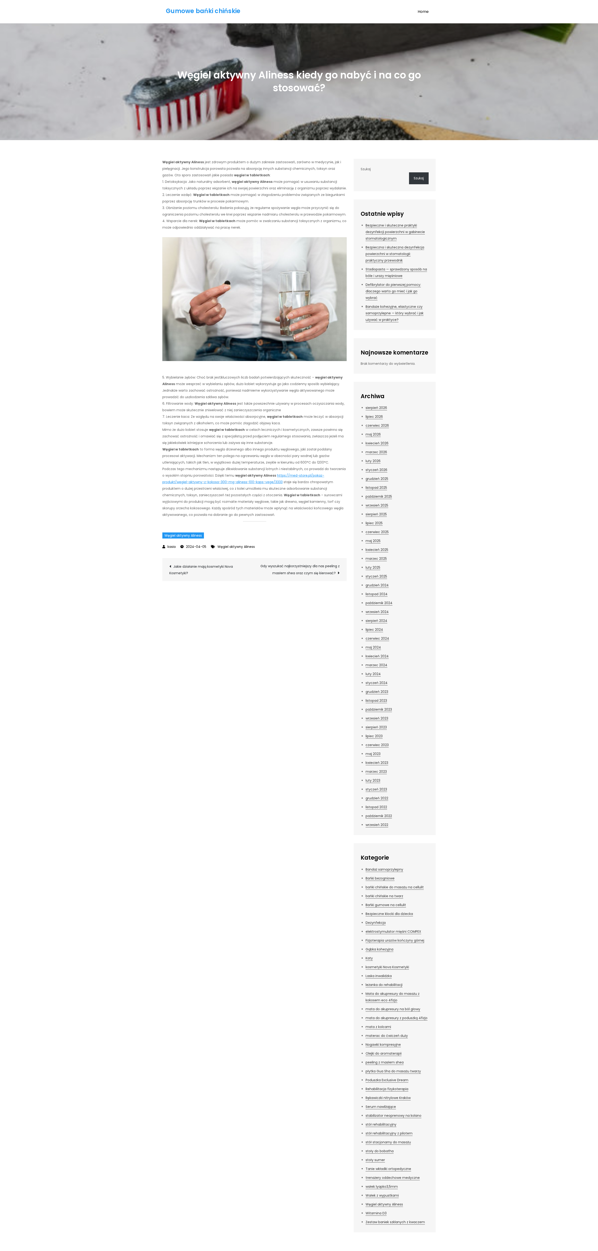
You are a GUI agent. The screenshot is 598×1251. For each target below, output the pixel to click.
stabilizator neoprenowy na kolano (393, 1115)
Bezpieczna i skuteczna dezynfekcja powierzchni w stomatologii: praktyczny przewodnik (395, 254)
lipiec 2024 (374, 629)
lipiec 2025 (374, 523)
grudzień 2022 (377, 798)
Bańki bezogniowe (380, 878)
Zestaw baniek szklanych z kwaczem (395, 1222)
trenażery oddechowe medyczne (393, 1177)
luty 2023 (373, 780)
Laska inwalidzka (379, 976)
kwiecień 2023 (377, 762)
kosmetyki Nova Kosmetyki (387, 967)
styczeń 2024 (377, 682)
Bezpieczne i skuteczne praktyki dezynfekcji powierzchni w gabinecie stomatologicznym (395, 232)
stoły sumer (375, 1160)
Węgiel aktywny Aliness (183, 535)
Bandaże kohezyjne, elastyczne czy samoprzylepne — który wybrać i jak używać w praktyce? (395, 313)
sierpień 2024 (376, 620)
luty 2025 (373, 567)
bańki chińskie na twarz (384, 896)
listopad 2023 (376, 700)
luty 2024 (373, 674)
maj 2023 (373, 753)
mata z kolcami (378, 1026)
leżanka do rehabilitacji (384, 984)
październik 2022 (379, 816)
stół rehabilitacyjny (381, 1124)
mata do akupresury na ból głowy (393, 1009)
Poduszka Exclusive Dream (387, 1080)
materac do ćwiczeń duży (387, 1035)
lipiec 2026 (374, 416)
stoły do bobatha (380, 1151)
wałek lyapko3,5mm (382, 1186)
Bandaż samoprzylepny (384, 869)
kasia (171, 546)
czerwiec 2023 (377, 745)
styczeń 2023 (376, 789)
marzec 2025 (376, 558)
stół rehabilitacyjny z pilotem (389, 1133)
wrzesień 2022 (377, 824)
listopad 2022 (376, 807)
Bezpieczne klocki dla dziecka (389, 913)
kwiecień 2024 (377, 656)
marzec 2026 (376, 452)
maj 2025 (373, 541)
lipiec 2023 (374, 736)
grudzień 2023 (377, 691)
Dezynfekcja (376, 922)
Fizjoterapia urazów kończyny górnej (395, 940)
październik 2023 (379, 709)
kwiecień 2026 (377, 443)
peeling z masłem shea (385, 1062)
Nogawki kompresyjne (383, 1044)
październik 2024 (379, 603)
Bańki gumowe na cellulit (386, 905)
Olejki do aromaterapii (384, 1053)
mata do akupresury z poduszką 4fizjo (396, 1018)
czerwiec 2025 (377, 532)
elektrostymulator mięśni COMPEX (393, 931)
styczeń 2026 (376, 470)
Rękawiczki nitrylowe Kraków (388, 1097)
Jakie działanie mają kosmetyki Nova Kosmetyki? (201, 569)
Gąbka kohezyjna (379, 949)
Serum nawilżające (381, 1106)
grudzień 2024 (377, 585)
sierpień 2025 (376, 514)
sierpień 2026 (376, 407)
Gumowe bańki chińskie (203, 11)
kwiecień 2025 (377, 549)
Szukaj (366, 169)
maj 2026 (373, 434)
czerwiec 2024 (377, 638)
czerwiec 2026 (377, 425)
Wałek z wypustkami (382, 1195)
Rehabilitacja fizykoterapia (387, 1089)
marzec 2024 (376, 665)
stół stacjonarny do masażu (388, 1142)
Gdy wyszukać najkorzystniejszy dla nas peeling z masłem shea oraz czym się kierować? (300, 569)
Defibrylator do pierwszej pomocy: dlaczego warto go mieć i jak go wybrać (393, 291)
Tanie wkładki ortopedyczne (388, 1168)
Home (423, 11)
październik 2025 (379, 496)
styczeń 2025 (376, 576)
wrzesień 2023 (377, 718)
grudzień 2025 (377, 478)
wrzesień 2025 (377, 505)
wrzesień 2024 (377, 612)
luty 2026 (373, 461)
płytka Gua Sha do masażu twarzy (393, 1071)
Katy (369, 958)
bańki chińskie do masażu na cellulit (395, 887)
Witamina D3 (376, 1213)
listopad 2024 (377, 594)
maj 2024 (373, 647)
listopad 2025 (376, 487)
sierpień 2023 (376, 727)
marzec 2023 (376, 771)
